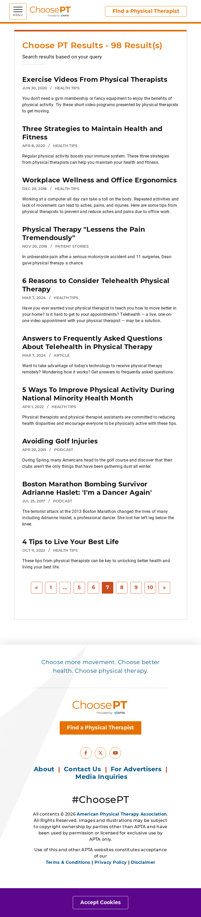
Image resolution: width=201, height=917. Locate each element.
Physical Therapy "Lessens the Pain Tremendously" (83, 233)
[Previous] (36, 588)
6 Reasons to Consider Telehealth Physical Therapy (95, 285)
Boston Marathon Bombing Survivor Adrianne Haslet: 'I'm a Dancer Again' (87, 488)
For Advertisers (137, 769)
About (44, 769)
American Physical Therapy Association (122, 814)
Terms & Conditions (68, 862)
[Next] (164, 588)
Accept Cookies (100, 902)
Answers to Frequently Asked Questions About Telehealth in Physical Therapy (92, 342)
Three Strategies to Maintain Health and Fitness (92, 133)
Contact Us (82, 769)
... (65, 587)
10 (150, 587)
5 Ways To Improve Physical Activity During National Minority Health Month (98, 394)
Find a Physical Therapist (146, 11)
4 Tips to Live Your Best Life (70, 542)
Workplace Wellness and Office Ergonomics (99, 180)
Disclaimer (143, 862)
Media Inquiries (102, 776)
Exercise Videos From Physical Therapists (94, 79)
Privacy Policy (110, 862)
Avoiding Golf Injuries (60, 441)
